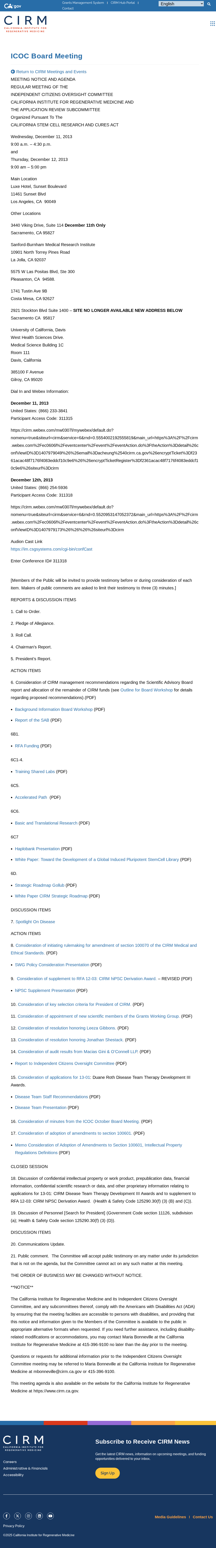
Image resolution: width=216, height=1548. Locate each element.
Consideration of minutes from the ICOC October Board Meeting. (79, 1121)
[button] (209, 4)
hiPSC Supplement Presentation (45, 990)
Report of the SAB (32, 720)
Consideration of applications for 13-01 (54, 1077)
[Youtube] (50, 1516)
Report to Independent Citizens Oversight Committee (64, 1063)
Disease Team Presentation (40, 1107)
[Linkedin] (39, 1516)
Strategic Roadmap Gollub (39, 885)
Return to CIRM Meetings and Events (50, 71)
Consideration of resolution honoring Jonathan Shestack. (71, 1039)
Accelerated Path (31, 797)
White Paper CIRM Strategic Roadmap (51, 896)
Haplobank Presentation (37, 848)
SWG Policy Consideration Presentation (52, 964)
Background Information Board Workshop (54, 709)
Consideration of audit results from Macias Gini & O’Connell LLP (77, 1051)
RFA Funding (27, 746)
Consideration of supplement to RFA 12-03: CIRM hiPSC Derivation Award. (87, 978)
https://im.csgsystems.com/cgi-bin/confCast (51, 549)
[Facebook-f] (6, 1516)
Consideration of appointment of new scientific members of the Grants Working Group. (99, 1016)
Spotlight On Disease (35, 921)
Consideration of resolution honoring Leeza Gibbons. (67, 1028)
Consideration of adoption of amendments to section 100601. (75, 1133)
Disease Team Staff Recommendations (51, 1096)
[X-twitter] (17, 1516)
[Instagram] (28, 1516)
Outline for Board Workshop (146, 690)
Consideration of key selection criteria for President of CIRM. (74, 1004)
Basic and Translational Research (46, 823)
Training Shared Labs (35, 771)
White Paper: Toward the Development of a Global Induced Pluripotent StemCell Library (97, 859)
